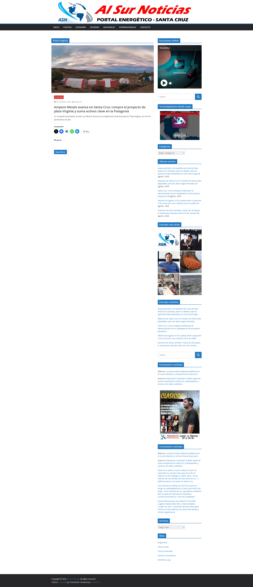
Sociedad (94, 27)
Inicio (56, 27)
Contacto (145, 27)
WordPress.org (164, 560)
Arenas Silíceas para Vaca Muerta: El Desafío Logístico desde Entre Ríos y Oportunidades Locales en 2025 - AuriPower (177, 504)
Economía (81, 27)
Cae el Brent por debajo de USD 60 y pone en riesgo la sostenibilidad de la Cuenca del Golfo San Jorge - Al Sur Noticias (179, 488)
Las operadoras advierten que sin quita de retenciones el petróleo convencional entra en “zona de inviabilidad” (179, 494)
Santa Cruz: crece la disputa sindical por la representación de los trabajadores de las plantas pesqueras (179, 193)
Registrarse (162, 542)
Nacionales (109, 27)
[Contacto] (168, 240)
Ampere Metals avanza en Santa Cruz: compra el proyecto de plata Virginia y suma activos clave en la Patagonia (99, 109)
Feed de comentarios (167, 555)
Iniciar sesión (163, 547)
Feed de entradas (165, 551)
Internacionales (127, 27)
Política (67, 27)
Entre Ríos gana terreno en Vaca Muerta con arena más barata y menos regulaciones (178, 509)
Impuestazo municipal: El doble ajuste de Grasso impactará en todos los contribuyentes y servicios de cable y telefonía (179, 381)
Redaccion (78, 102)
